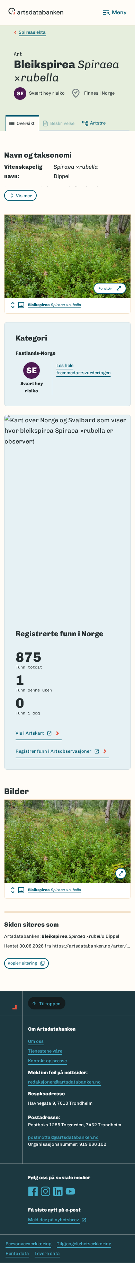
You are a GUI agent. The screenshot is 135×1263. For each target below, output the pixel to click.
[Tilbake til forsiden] (36, 12)
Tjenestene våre (45, 1051)
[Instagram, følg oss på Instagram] (45, 1191)
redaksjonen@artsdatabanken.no (64, 1082)
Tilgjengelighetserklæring (84, 1243)
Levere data (47, 1253)
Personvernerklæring (28, 1243)
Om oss (36, 1041)
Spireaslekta (32, 32)
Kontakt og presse (47, 1060)
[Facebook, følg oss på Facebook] (33, 1191)
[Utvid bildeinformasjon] (18, 305)
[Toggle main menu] (114, 12)
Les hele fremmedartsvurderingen (83, 369)
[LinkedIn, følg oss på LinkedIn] (58, 1191)
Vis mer (24, 195)
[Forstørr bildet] (120, 873)
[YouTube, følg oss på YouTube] (70, 1191)
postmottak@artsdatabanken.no (63, 1137)
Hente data (17, 1253)
